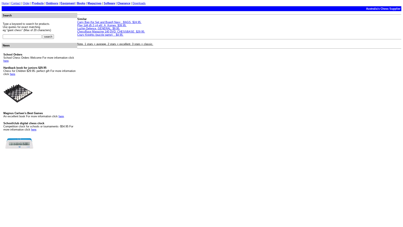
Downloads (139, 3)
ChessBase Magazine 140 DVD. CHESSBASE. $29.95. (111, 31)
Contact (16, 3)
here (6, 60)
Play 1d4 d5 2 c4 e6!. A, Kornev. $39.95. (102, 25)
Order (26, 3)
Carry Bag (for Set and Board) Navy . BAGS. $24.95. (109, 22)
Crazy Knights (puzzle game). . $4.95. (100, 34)
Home (5, 3)
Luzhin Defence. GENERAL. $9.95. (98, 28)
